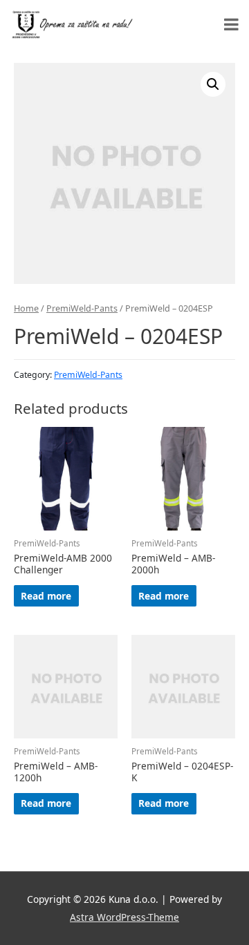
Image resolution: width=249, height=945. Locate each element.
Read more (46, 595)
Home (26, 308)
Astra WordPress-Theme (124, 917)
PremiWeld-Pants (82, 308)
